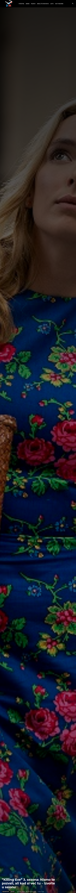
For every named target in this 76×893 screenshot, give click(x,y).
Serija (12, 891)
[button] (73, 4)
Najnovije (6, 891)
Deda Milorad (32, 891)
